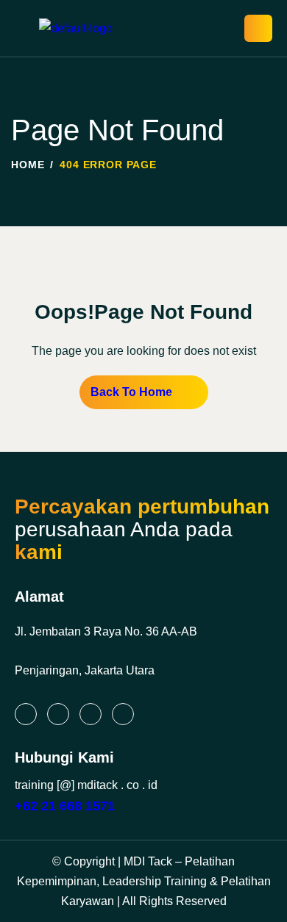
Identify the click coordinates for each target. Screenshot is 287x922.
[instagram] (58, 714)
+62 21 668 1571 (65, 806)
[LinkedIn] (26, 714)
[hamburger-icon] (258, 28)
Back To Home (131, 392)
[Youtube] (123, 714)
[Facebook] (90, 714)
